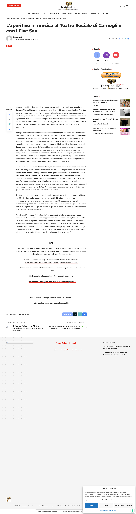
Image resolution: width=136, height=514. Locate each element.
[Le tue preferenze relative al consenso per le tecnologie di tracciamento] (132, 510)
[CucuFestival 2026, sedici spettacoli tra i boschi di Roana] (125, 103)
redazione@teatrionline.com (70, 350)
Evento (95, 124)
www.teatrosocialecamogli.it (56, 268)
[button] (132, 488)
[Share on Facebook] (119, 38)
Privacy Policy (113, 510)
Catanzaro (96, 115)
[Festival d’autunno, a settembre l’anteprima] (125, 131)
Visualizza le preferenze (123, 505)
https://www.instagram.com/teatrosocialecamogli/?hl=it (52, 281)
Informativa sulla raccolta (48, 511)
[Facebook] (97, 58)
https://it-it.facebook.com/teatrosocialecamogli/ (52, 276)
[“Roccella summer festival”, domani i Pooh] (125, 122)
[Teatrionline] (68, 5)
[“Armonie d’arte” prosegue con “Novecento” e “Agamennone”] (125, 112)
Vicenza (95, 105)
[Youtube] (115, 58)
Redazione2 (17, 37)
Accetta (91, 505)
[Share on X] (122, 38)
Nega (106, 505)
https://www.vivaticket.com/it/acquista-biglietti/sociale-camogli (51, 262)
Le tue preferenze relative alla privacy (78, 511)
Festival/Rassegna (107, 115)
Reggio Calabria (103, 124)
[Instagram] (106, 58)
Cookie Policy (104, 510)
